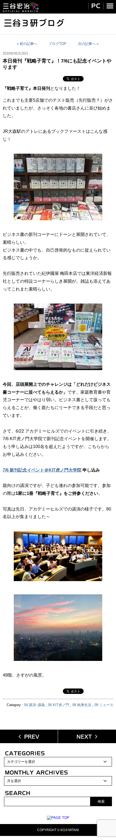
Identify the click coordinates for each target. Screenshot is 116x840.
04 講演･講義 (34, 705)
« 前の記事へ (27, 44)
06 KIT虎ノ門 (58, 705)
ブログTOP (57, 44)
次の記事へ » (88, 44)
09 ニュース (103, 705)
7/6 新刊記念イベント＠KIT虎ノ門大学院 (42, 470)
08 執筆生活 (81, 705)
